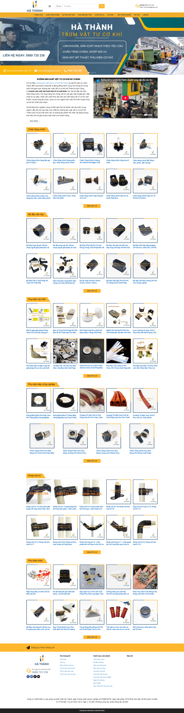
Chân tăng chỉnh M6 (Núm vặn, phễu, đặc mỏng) (143, 161)
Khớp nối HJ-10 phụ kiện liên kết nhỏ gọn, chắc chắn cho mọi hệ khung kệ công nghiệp (92, 508)
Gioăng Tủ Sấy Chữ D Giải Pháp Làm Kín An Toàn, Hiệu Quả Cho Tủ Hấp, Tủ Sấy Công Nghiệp (92, 416)
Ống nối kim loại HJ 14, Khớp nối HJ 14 (144, 508)
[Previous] (6, 46)
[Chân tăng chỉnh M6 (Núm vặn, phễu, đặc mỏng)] (145, 145)
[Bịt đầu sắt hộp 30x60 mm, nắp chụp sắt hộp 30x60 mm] (118, 230)
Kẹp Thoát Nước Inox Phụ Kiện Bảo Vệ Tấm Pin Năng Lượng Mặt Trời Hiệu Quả (64, 628)
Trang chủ (38, 15)
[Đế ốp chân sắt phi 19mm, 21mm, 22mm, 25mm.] (92, 266)
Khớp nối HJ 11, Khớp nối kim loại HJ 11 (38, 543)
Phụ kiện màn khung (100, 674)
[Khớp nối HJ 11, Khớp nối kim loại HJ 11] (38, 527)
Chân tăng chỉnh (53, 15)
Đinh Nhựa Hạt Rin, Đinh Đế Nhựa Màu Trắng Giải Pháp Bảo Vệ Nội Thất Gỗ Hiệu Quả (92, 331)
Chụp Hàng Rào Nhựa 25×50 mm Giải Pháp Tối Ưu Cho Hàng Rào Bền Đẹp (91, 628)
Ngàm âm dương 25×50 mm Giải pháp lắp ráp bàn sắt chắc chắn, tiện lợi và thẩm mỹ (118, 331)
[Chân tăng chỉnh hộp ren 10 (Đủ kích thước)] (145, 181)
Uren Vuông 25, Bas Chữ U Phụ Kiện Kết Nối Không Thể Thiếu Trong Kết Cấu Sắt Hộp (145, 331)
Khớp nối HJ (99, 15)
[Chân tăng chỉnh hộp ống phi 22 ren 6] (92, 181)
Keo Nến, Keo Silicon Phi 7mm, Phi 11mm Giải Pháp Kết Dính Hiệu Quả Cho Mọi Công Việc (118, 367)
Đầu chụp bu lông (99, 668)
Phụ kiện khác (35, 560)
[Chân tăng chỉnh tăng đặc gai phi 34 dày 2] (38, 145)
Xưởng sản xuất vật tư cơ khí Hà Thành (52, 83)
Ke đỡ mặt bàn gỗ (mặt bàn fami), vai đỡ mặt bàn (64, 593)
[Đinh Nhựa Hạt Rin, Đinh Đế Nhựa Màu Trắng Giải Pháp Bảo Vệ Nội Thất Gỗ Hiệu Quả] (92, 315)
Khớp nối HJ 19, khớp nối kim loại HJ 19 (118, 508)
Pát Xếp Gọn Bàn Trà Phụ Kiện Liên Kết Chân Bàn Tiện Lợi (145, 367)
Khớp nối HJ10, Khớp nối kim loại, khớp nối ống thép (64, 543)
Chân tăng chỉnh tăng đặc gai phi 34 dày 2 (38, 161)
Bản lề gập (97, 683)
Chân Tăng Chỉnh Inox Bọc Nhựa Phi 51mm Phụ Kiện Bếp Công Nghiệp (42, 452)
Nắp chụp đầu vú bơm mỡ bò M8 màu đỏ (37, 593)
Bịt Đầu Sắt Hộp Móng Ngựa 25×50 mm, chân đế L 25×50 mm (144, 246)
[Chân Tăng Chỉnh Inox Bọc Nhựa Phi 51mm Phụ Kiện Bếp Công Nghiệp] (42, 436)
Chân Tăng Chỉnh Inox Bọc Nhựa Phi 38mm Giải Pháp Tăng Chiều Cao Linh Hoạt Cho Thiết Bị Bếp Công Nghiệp (140, 452)
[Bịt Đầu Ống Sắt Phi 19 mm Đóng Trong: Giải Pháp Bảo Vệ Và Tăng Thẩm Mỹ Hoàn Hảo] (92, 230)
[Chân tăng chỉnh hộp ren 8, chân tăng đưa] (118, 181)
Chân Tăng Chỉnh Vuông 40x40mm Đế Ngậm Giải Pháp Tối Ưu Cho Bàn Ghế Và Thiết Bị (91, 161)
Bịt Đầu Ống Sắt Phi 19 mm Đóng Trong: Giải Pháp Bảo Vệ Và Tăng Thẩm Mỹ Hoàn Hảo (92, 246)
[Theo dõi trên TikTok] (35, 676)
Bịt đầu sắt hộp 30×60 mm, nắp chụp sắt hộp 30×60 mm (118, 246)
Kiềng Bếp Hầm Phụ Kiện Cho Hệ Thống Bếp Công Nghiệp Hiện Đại (38, 416)
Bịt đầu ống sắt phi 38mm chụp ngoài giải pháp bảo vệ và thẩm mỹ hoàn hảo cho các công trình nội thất (38, 246)
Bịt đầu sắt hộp (68, 15)
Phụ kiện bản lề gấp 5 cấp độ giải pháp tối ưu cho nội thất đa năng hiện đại (38, 367)
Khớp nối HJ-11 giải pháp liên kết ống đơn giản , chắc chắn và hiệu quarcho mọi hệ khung (65, 508)
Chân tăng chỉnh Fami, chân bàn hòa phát (64, 197)
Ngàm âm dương (98, 680)
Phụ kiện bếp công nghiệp (41, 384)
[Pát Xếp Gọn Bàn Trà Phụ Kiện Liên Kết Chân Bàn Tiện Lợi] (145, 351)
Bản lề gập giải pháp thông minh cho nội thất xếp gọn (37, 331)
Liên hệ (145, 15)
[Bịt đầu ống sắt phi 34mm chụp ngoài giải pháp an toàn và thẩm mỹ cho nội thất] (65, 230)
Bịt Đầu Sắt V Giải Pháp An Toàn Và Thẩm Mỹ (37, 282)
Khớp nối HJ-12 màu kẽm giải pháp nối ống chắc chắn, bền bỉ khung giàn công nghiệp (38, 508)
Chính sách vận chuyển (68, 674)
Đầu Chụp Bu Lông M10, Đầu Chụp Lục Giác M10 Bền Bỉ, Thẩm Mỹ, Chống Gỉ (64, 282)
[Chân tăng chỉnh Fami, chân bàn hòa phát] (65, 181)
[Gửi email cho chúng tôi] (38, 676)
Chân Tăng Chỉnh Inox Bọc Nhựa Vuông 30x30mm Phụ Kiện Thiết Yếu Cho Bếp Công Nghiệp (75, 452)
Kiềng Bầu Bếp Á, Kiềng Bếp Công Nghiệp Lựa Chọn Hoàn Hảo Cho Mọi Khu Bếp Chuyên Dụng (65, 416)
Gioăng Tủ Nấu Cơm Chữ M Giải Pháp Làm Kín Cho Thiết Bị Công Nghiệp (118, 416)
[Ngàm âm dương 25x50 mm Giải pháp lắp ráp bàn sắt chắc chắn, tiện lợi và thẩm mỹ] (118, 315)
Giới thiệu (63, 659)
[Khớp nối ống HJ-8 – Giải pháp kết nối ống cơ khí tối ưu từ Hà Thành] (92, 527)
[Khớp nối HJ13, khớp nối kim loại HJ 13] (145, 527)
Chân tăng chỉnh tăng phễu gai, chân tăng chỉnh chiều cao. (64, 161)
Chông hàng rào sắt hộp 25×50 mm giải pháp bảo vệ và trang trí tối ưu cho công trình (117, 593)
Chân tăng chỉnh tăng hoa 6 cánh (117, 161)
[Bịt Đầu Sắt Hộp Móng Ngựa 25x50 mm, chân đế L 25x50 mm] (145, 230)
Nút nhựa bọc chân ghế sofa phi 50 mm (144, 628)
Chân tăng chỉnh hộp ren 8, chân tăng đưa (117, 197)
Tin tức (137, 15)
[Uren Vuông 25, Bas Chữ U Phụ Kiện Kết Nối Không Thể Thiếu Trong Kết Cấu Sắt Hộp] (145, 315)
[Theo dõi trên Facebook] (28, 676)
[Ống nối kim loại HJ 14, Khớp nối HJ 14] (145, 492)
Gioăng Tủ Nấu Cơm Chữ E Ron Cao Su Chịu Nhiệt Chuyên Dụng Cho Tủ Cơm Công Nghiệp (144, 416)
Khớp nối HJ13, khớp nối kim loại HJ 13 (144, 543)
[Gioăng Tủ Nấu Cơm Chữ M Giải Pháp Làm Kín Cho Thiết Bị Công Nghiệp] (118, 400)
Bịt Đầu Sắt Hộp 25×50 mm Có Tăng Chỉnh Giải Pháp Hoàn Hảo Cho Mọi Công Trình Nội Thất (118, 282)
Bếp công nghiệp (124, 15)
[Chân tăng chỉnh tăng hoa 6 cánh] (118, 145)
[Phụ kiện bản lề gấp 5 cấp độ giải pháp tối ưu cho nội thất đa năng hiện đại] (38, 351)
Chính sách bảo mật (66, 671)
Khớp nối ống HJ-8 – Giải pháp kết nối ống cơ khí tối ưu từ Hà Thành (92, 543)
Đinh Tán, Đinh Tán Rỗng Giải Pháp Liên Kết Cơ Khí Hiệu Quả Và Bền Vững (145, 593)
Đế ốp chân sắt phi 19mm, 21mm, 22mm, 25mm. (90, 282)
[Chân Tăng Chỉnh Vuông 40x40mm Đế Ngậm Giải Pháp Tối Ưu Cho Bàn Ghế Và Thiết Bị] (92, 145)
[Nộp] (102, 6)
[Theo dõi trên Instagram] (31, 676)
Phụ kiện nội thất (85, 15)
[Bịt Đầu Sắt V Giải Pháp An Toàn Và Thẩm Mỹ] (38, 266)
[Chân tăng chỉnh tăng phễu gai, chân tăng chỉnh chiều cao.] (65, 145)
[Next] (178, 46)
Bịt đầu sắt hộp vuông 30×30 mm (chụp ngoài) (145, 282)
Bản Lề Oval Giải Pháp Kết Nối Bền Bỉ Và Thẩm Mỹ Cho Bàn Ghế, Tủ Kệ (65, 331)
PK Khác (110, 15)
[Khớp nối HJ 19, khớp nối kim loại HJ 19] (118, 492)
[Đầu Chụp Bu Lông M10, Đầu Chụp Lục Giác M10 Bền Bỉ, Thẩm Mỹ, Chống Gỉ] (65, 266)
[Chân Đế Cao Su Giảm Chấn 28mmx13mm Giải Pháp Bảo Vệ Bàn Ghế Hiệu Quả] (92, 351)
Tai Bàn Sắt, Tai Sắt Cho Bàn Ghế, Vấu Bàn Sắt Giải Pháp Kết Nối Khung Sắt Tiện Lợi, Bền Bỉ (64, 367)
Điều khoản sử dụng (66, 665)
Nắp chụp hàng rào (99, 665)
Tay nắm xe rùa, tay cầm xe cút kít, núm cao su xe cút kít (118, 628)
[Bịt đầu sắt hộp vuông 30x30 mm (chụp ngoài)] (145, 266)
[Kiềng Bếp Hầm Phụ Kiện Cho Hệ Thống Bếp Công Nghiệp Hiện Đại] (38, 400)
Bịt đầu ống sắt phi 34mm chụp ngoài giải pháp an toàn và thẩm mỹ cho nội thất (64, 246)
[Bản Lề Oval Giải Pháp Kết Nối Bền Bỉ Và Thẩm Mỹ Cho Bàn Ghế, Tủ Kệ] (65, 315)
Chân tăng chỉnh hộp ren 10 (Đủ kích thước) (144, 197)
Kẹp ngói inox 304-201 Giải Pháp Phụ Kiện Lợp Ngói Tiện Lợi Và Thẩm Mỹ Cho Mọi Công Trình (92, 593)
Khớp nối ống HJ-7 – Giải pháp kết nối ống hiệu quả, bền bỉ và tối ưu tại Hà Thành (118, 543)
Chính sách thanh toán (67, 668)
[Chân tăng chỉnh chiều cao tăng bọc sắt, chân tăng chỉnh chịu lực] (38, 181)
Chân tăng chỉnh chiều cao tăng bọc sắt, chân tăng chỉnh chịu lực (38, 197)
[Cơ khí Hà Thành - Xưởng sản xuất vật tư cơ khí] (36, 6)
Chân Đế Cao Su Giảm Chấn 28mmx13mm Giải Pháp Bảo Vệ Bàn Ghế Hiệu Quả (91, 367)
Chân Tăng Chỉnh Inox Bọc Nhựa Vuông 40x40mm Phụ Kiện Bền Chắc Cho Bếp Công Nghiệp (108, 452)
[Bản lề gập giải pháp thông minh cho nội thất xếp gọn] (38, 315)
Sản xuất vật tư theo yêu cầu (103, 686)
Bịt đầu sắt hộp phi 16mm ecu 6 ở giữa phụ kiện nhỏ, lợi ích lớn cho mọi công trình (38, 628)
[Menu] (49, 6)
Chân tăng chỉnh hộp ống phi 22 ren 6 (91, 197)
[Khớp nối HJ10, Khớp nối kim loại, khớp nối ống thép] (65, 527)
